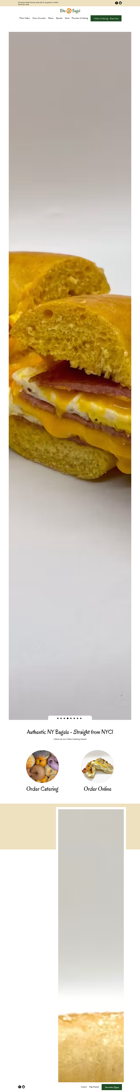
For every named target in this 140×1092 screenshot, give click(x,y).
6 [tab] (74, 718)
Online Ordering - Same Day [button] (106, 18)
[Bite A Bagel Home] (70, 11)
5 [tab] (71, 718)
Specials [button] (59, 18)
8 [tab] (81, 718)
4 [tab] (67, 718)
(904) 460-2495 (23, 4)
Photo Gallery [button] (25, 18)
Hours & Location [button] (39, 18)
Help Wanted (94, 1086)
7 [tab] (77, 718)
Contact (84, 1086)
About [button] (67, 18)
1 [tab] (58, 718)
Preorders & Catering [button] (80, 18)
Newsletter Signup (112, 1087)
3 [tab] (64, 718)
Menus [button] (50, 18)
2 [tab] (61, 718)
